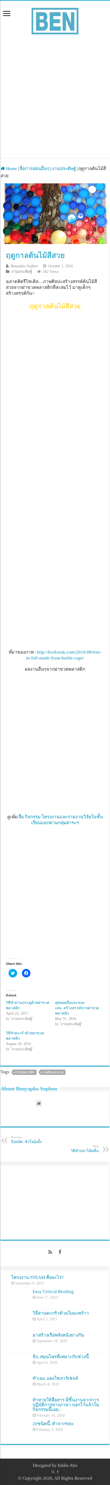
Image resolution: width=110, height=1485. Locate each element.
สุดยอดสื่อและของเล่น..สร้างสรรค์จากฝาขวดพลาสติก (77, 1008)
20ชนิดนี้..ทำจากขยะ (53, 1423)
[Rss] (50, 1252)
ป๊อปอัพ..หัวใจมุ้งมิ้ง (26, 1140)
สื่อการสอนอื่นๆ (34, 168)
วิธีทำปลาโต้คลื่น (85, 1149)
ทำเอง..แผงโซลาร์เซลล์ (55, 1378)
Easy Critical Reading (53, 1291)
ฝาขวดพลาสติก (25, 1072)
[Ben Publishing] (55, 20)
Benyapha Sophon (24, 266)
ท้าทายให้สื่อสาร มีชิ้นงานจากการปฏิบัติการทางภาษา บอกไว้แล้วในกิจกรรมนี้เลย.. (66, 1404)
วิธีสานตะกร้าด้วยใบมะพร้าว (61, 1313)
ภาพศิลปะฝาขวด (53, 1072)
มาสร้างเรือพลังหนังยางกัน (58, 1335)
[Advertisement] (55, 94)
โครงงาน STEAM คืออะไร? (37, 1277)
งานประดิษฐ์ (64, 168)
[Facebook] (60, 1252)
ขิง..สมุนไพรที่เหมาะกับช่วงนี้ (61, 1356)
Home (11, 168)
